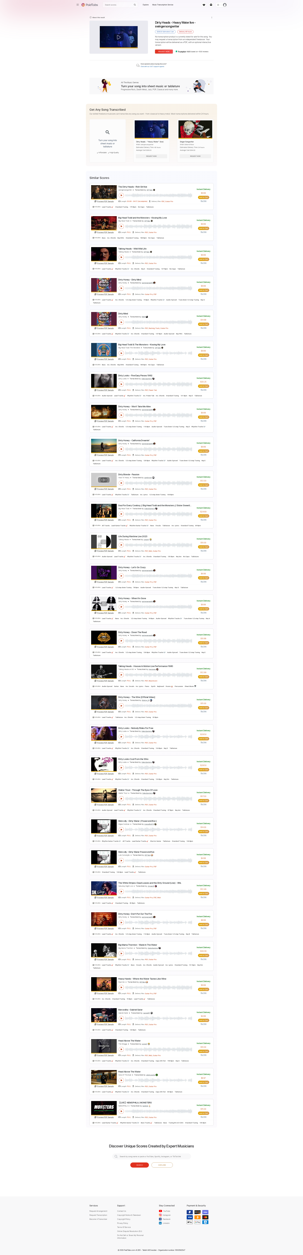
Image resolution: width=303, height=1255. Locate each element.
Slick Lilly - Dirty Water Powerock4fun (136, 852)
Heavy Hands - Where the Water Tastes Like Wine (142, 978)
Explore (162, 1165)
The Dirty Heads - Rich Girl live (132, 186)
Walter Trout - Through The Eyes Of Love (138, 790)
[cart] (211, 4)
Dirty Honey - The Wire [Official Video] (136, 697)
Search (139, 1165)
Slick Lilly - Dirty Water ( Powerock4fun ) (137, 821)
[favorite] (204, 4)
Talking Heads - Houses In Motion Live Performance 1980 (145, 666)
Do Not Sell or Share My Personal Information (130, 1236)
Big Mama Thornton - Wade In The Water (137, 944)
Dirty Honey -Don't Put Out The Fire (135, 914)
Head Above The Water (129, 1040)
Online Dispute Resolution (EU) (129, 1231)
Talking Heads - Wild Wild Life (132, 248)
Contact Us (121, 1211)
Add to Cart (203, 197)
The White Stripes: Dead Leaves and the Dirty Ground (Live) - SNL (149, 883)
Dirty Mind (123, 313)
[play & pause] (121, 195)
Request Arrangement (98, 1211)
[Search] (135, 4)
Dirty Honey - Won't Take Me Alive (134, 406)
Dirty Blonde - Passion (128, 474)
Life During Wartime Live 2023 (132, 536)
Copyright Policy (123, 1219)
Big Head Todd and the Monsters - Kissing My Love (142, 217)
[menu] (77, 4)
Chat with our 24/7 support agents (152, 66)
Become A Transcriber (98, 1219)
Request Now (163, 51)
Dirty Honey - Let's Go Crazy (132, 567)
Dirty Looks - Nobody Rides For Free (135, 728)
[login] (225, 5)
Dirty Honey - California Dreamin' (134, 440)
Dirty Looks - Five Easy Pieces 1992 (135, 375)
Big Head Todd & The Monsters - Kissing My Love (141, 344)
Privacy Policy (122, 1223)
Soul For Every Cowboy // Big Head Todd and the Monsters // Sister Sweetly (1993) (154, 505)
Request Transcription (98, 1215)
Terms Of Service (124, 1227)
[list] (218, 4)
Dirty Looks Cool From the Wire (133, 759)
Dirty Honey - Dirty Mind (129, 279)
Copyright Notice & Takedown (129, 1215)
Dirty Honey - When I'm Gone (132, 598)
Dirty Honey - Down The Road (132, 632)
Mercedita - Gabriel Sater (130, 1009)
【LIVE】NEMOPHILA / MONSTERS (135, 1102)
